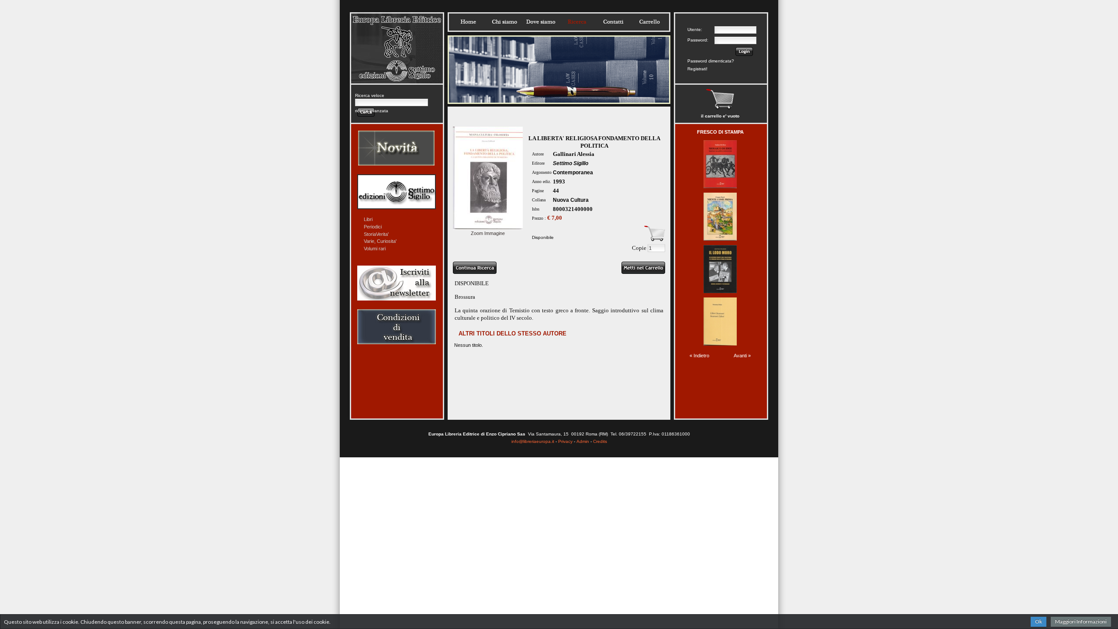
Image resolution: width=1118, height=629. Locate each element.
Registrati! (697, 68)
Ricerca (577, 22)
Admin (582, 441)
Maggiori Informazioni (1081, 621)
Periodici (373, 226)
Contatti (613, 22)
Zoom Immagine (488, 233)
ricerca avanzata (371, 110)
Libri (368, 219)
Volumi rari (375, 248)
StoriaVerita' (376, 234)
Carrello (649, 22)
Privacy (565, 441)
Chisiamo (504, 22)
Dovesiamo (541, 22)
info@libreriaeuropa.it (532, 441)
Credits (600, 441)
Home (468, 22)
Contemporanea (573, 172)
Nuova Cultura (571, 200)
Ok (1038, 621)
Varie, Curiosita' (380, 241)
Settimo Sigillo (570, 163)
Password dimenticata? (710, 61)
